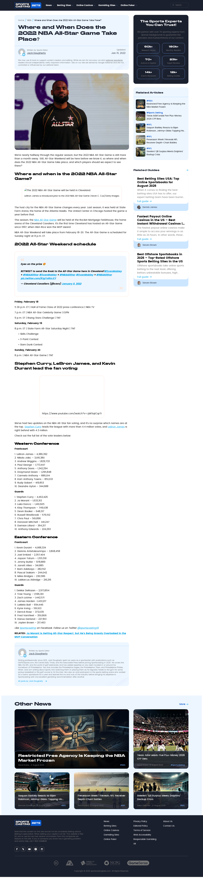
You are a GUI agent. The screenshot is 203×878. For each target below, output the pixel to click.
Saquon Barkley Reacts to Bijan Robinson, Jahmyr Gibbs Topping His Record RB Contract (165, 129)
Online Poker (128, 5)
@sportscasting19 (88, 628)
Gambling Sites (106, 5)
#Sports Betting (155, 113)
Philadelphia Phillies (114, 667)
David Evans (24, 765)
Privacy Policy (140, 821)
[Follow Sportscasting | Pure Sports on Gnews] (42, 849)
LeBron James (116, 427)
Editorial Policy (140, 826)
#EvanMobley (113, 271)
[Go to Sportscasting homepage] (28, 5)
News (49, 5)
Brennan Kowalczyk (27, 805)
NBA (29, 20)
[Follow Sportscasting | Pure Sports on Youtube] (29, 849)
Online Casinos (84, 5)
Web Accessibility (142, 835)
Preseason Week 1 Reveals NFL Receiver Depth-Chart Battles (162, 141)
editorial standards (114, 60)
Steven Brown (150, 245)
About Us (167, 821)
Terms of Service (142, 830)
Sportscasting (28, 628)
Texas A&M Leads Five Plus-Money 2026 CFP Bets (164, 117)
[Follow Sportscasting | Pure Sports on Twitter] (23, 849)
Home (21, 20)
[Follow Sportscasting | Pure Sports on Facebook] (17, 849)
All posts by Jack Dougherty (31, 681)
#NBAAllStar (30, 275)
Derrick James (150, 207)
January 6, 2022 (71, 284)
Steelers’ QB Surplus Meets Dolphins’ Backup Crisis (165, 153)
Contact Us (168, 826)
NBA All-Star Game (45, 220)
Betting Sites (64, 5)
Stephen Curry (33, 427)
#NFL (149, 125)
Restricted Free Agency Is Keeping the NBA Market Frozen (166, 105)
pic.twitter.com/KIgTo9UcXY (38, 278)
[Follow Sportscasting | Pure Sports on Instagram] (35, 849)
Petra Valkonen (144, 805)
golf (46, 665)
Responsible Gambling (144, 839)
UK (134, 844)
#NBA (150, 101)
